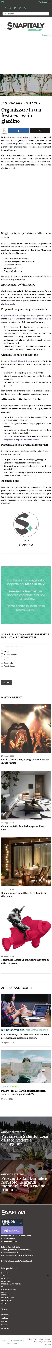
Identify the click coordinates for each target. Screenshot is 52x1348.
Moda (3, 1292)
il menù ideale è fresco (21, 361)
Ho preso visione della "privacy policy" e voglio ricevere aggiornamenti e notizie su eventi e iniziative (24, 676)
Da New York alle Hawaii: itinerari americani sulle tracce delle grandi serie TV (23, 1092)
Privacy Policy (33, 1339)
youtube (4, 1318)
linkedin (4, 1325)
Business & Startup (12, 1030)
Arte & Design (6, 1300)
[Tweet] (40, 130)
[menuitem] (26, 1273)
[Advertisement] (26, 55)
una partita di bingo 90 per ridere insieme (21, 439)
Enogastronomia (8, 1289)
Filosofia (5, 1273)
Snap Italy (26, 544)
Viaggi (15, 1086)
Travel (5, 1086)
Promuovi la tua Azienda (11, 1284)
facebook (5, 1314)
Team (3, 1275)
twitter (4, 1321)
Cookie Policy (44, 1339)
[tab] (26, 1275)
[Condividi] (18, 130)
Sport (3, 1303)
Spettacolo (6, 1295)
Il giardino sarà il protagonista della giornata (22, 315)
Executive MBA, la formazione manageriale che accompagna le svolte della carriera (25, 1036)
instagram (5, 1328)
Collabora (5, 1281)
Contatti (4, 1278)
